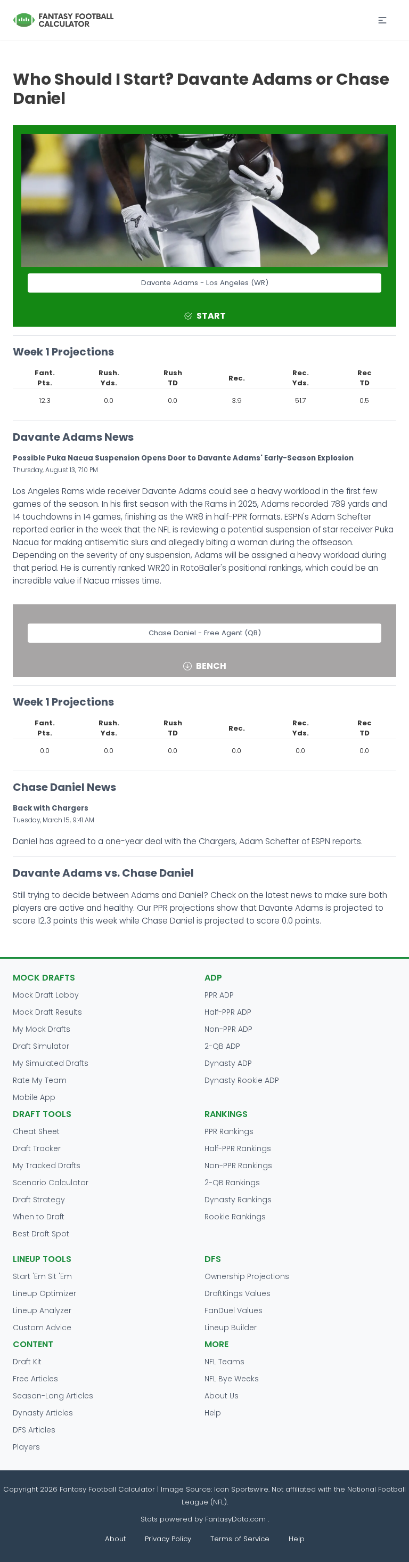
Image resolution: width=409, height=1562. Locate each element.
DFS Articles (34, 1430)
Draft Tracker (37, 1148)
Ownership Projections (246, 1276)
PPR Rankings (228, 1131)
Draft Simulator (41, 1046)
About (115, 1539)
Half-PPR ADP (227, 1012)
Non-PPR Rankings (238, 1165)
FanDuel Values (233, 1310)
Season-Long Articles (53, 1395)
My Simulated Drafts (50, 1063)
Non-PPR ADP (228, 1029)
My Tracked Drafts (46, 1165)
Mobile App (34, 1097)
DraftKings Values (237, 1293)
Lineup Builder (230, 1327)
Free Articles (35, 1378)
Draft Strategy (39, 1199)
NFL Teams (224, 1361)
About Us (221, 1395)
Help (212, 1412)
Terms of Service (239, 1539)
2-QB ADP (222, 1046)
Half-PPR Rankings (237, 1148)
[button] (382, 20)
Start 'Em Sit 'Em (42, 1276)
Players (26, 1447)
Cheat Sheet (36, 1131)
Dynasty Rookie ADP (241, 1080)
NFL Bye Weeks (231, 1378)
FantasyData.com (236, 1519)
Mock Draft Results (47, 1012)
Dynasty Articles (43, 1412)
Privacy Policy (168, 1539)
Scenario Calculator (50, 1182)
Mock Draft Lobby (46, 995)
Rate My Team (40, 1080)
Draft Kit (27, 1361)
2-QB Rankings (232, 1182)
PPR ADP (219, 995)
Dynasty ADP (228, 1063)
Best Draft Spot (41, 1233)
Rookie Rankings (235, 1216)
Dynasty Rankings (238, 1199)
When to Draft (38, 1216)
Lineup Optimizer (44, 1293)
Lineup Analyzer (42, 1310)
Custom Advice (42, 1327)
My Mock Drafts (41, 1029)
